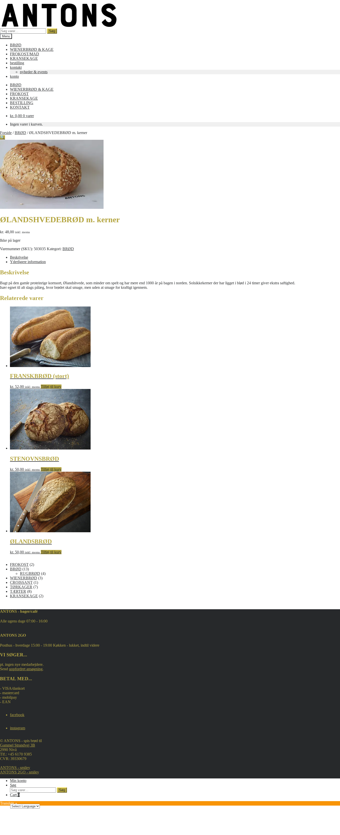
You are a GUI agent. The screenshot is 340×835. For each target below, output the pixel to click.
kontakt (16, 67)
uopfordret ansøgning (26, 669)
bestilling (17, 63)
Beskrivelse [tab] (19, 257)
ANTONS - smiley (15, 767)
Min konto (18, 780)
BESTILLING (21, 103)
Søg (52, 31)
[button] (2, 137)
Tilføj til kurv (51, 386)
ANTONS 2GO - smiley (19, 772)
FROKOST (19, 94)
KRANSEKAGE (24, 58)
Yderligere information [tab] (28, 262)
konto (14, 76)
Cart (15, 795)
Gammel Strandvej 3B (17, 745)
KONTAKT (20, 107)
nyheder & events (34, 72)
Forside (6, 133)
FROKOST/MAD (24, 54)
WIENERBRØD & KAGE (32, 49)
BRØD (15, 45)
